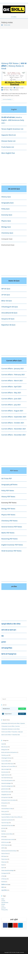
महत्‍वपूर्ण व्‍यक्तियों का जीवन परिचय (10, 624)
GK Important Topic (5, 797)
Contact (3, 900)
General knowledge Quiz (7, 786)
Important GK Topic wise (7, 825)
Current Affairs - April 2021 (11, 387)
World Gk (3, 881)
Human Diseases (5, 814)
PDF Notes (6, 90)
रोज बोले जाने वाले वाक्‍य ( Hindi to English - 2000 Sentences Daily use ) (12, 120)
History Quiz (6, 197)
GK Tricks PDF (6, 478)
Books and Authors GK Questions (9, 752)
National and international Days (8, 850)
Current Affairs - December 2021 (13, 435)
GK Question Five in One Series (8, 800)
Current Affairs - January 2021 (12, 368)
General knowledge (5, 783)
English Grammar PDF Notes (12, 545)
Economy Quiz (6, 215)
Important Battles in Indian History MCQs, (11, 817)
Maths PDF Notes (7, 533)
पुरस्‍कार (3, 642)
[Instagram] (10, 925)
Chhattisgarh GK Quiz (9, 307)
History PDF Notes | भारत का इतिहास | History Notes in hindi (14, 66)
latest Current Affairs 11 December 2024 (10, 734)
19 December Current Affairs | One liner (10, 726)
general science (4, 789)
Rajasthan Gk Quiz (8, 325)
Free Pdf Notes (4, 902)
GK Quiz (3, 805)
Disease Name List (8, 141)
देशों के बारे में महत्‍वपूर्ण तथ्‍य (8, 654)
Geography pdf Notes (9, 484)
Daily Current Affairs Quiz (7, 763)
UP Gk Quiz (4, 879)
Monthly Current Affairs (6, 834)
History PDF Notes (8, 497)
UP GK (2, 876)
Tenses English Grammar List (12, 129)
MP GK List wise (5, 842)
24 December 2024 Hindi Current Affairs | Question (13, 723)
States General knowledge (7, 870)
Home (2, 906)
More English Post (8, 153)
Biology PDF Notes (8, 509)
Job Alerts (3, 908)
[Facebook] (5, 925)
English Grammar (5, 775)
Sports (2, 867)
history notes (7, 25)
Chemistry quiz (4, 755)
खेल (2, 636)
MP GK (3, 836)
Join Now (22, 708)
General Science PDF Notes (11, 527)
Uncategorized (4, 873)
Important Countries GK (7, 820)
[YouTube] (15, 925)
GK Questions (4, 803)
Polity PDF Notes (7, 491)
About (2, 899)
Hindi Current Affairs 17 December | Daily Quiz (12, 731)
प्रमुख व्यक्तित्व (4, 890)
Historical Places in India (7, 808)
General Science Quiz (6, 791)
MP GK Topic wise (5, 845)
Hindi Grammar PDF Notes (11, 551)
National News (4, 853)
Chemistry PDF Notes (9, 521)
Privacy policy (4, 909)
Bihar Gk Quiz (6, 301)
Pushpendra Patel (7, 88)
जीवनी (2, 887)
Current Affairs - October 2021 (12, 423)
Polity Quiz (5, 209)
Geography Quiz (7, 203)
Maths (2, 831)
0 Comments (15, 90)
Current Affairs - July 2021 (11, 405)
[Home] (2, 25)
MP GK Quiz (5, 289)
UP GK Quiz (5, 295)
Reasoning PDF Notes (9, 539)
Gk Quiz (3, 904)
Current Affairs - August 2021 (12, 411)
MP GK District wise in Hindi (7, 839)
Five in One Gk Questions (7, 780)
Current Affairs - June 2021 (11, 399)
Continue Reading (8, 100)
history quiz (4, 811)
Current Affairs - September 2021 (13, 417)
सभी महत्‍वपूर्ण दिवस (6, 648)
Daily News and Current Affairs (8, 766)
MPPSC (3, 848)
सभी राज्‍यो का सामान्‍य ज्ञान (8, 630)
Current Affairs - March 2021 (12, 381)
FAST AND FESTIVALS (6, 777)
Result (2, 864)
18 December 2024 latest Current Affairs (10, 729)
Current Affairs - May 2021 (11, 393)
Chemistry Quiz (7, 233)
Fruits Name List (7, 147)
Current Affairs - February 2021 (13, 375)
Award (2, 744)
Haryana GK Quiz (7, 319)
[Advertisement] (14, 47)
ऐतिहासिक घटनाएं (4, 884)
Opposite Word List (8, 135)
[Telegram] (20, 925)
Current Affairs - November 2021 (13, 429)
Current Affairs (4, 761)
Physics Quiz (6, 221)
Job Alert (3, 828)
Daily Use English (5, 769)
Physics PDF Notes (8, 515)
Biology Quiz (6, 227)
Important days (5, 822)
